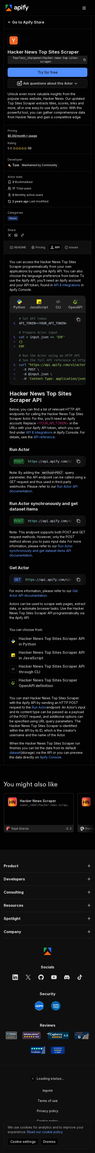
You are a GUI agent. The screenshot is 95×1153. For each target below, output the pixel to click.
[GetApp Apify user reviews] (11, 1035)
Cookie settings (23, 1142)
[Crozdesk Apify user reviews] (58, 1050)
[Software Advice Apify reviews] (31, 1035)
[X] (28, 977)
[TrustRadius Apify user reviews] (37, 1050)
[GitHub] (41, 977)
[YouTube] (54, 977)
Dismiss (49, 1142)
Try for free (48, 72)
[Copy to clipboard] (78, 319)
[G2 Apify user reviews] (81, 1035)
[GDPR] (39, 1005)
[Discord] (67, 977)
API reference (44, 437)
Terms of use (48, 1101)
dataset (15, 752)
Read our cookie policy (45, 1132)
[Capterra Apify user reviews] (57, 1035)
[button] (47, 866)
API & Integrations (67, 285)
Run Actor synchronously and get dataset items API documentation (41, 550)
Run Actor (39, 707)
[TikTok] (79, 977)
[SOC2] (55, 1005)
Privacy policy (47, 1111)
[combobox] (47, 83)
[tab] (18, 247)
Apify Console (50, 757)
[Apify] (17, 8)
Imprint (48, 1090)
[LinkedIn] (15, 977)
